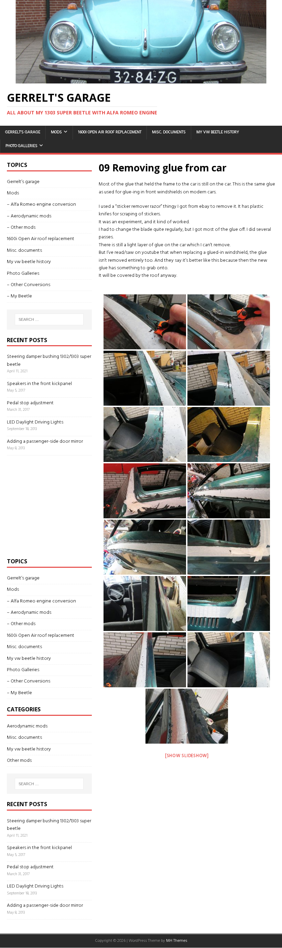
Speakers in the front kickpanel (39, 384)
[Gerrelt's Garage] (141, 79)
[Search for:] (49, 319)
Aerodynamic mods (27, 726)
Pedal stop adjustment (30, 403)
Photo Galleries (21, 146)
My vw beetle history (217, 132)
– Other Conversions (28, 285)
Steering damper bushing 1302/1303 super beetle (49, 360)
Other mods (19, 761)
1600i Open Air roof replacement (109, 132)
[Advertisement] (58, 505)
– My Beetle (19, 296)
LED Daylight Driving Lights (35, 422)
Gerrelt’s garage (22, 132)
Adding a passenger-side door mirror (45, 441)
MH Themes (176, 940)
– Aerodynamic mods (29, 216)
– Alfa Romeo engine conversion (41, 204)
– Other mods (21, 228)
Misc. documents (169, 132)
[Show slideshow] (187, 755)
